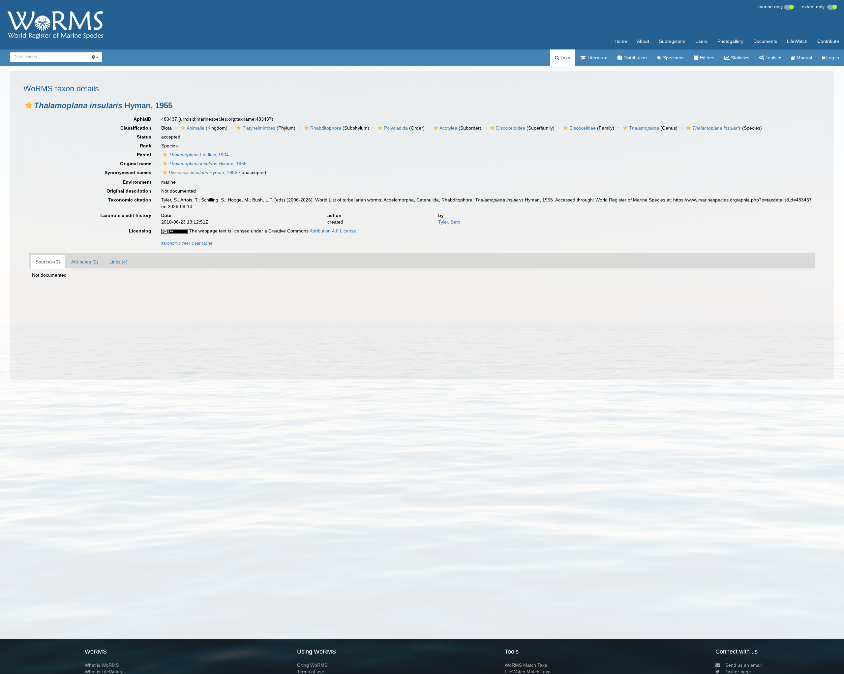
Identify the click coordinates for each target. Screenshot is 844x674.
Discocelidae (582, 128)
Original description (128, 191)
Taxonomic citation (129, 199)
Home (621, 41)
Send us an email (743, 665)
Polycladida (396, 128)
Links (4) (118, 261)
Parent (144, 154)
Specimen (673, 57)
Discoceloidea (510, 128)
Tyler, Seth (449, 222)
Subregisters (672, 41)
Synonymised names (128, 172)
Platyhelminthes (258, 128)
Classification (135, 128)
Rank (145, 145)
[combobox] (49, 57)
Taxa (564, 57)
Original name (135, 163)
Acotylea (448, 128)
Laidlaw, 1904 (199, 154)
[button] (28, 105)
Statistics (739, 57)
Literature (597, 57)
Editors (706, 57)
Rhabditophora (325, 128)
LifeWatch (797, 41)
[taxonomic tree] (176, 243)
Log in (832, 57)
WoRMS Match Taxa (526, 665)
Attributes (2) (84, 261)
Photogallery (730, 41)
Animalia (195, 128)
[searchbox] (47, 57)
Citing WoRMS (312, 665)
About (643, 41)
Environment (137, 182)
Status (144, 136)
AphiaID (142, 119)
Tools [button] (771, 57)
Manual (803, 57)
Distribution (634, 57)
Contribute (828, 41)
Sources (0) (48, 261)
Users (701, 41)
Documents (765, 41)
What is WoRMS (102, 665)
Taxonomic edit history (125, 215)
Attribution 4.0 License (333, 230)
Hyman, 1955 (208, 163)
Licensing (140, 230)
